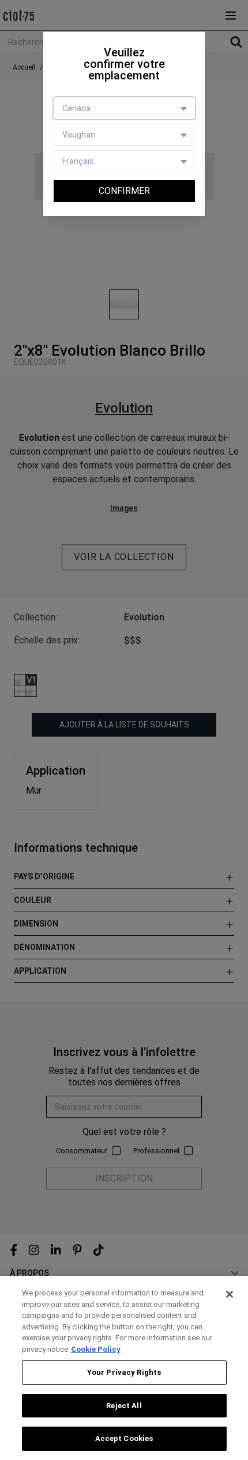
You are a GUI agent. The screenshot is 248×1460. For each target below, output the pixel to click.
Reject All (123, 1405)
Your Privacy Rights (124, 1372)
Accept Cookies (124, 1438)
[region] (124, 1368)
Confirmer (124, 190)
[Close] (229, 1294)
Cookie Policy (96, 1349)
